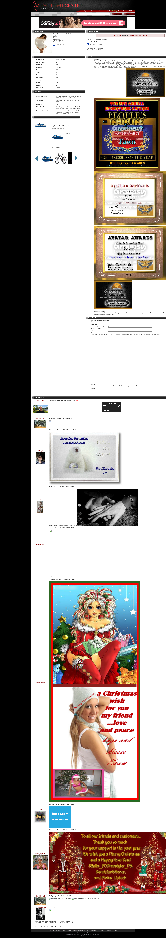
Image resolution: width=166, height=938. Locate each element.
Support (125, 11)
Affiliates (131, 11)
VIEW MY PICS (60, 45)
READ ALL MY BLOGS (95, 44)
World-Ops (85, 930)
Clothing (114, 11)
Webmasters (108, 930)
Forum (120, 11)
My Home (87, 11)
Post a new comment (64, 922)
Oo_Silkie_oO (64, 126)
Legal (115, 930)
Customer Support (54, 930)
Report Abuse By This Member (47, 926)
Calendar (108, 11)
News (92, 11)
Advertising (100, 930)
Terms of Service (66, 930)
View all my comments (44, 922)
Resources (93, 930)
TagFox (51, 576)
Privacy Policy (77, 930)
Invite (102, 11)
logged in (125, 35)
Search (98, 11)
